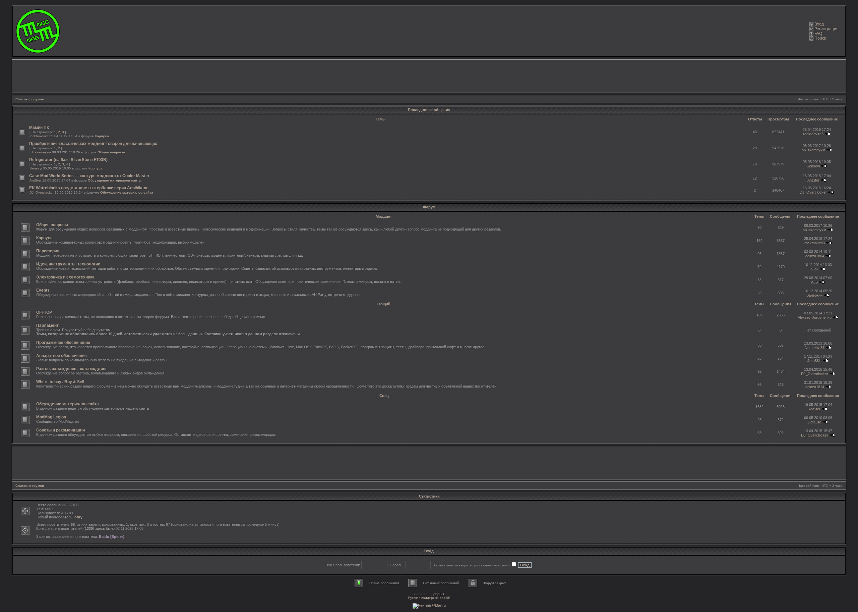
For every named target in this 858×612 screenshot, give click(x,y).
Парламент (47, 325)
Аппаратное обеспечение (61, 355)
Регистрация (826, 29)
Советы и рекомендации (60, 430)
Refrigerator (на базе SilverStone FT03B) (68, 159)
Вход (819, 24)
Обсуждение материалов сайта (114, 180)
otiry (78, 517)
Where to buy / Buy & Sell (60, 381)
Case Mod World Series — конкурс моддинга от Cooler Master (89, 175)
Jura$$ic (814, 361)
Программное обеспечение (63, 342)
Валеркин (814, 295)
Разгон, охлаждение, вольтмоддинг (71, 368)
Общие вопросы (111, 152)
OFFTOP (44, 312)
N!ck (814, 269)
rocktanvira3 (38, 136)
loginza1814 (814, 387)
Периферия (47, 251)
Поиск (820, 38)
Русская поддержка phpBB (429, 598)
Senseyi (35, 168)
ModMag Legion (51, 417)
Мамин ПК (39, 127)
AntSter (35, 180)
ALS (814, 282)
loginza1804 (814, 256)
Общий (383, 304)
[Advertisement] (429, 76)
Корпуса (102, 136)
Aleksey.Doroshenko (815, 317)
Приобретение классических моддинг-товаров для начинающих (93, 143)
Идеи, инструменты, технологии (68, 264)
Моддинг (384, 216)
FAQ (818, 33)
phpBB (438, 594)
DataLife (814, 422)
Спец (384, 396)
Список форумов (29, 99)
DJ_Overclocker (41, 192)
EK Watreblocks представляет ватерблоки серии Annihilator (88, 188)
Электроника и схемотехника (65, 277)
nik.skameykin (40, 152)
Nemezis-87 (814, 348)
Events (43, 290)
